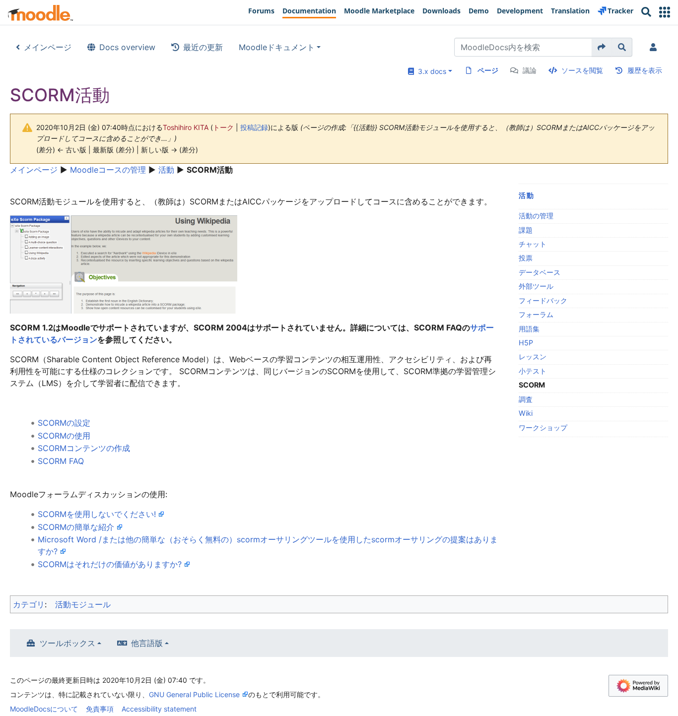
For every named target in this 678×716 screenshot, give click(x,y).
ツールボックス (67, 643)
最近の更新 (203, 47)
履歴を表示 (644, 70)
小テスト (532, 371)
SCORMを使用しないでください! (97, 514)
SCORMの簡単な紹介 (76, 527)
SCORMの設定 (64, 423)
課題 (526, 230)
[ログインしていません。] (655, 47)
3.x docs (430, 71)
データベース (539, 272)
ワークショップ (543, 427)
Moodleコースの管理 (108, 170)
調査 (526, 399)
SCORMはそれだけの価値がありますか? (110, 564)
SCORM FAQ (61, 461)
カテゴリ (29, 604)
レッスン (532, 356)
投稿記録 (254, 127)
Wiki (526, 413)
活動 (166, 170)
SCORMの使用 (64, 436)
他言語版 (147, 643)
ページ (487, 70)
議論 (530, 70)
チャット (532, 244)
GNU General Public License (194, 694)
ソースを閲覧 (582, 70)
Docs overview (127, 47)
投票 (526, 258)
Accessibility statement (159, 709)
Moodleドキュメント (277, 47)
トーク (223, 127)
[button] (664, 12)
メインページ (47, 47)
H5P (526, 342)
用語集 (529, 329)
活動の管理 (536, 215)
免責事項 (100, 709)
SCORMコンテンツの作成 (84, 448)
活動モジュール (83, 604)
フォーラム (536, 314)
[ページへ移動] (602, 47)
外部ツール (536, 286)
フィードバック (543, 300)
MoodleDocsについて (44, 709)
